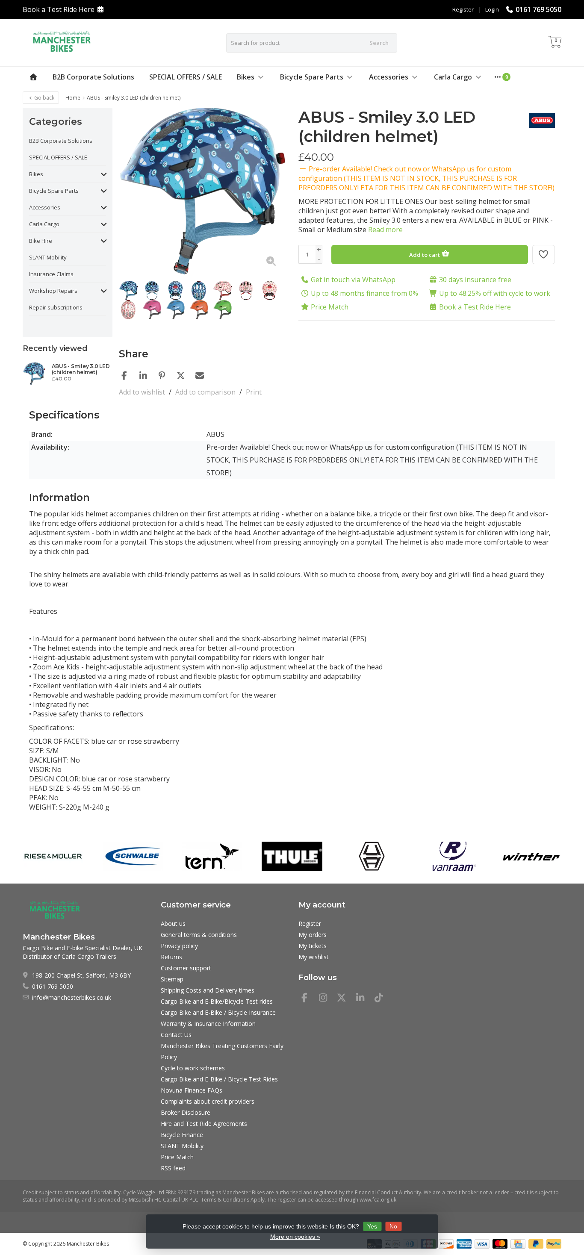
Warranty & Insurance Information (208, 1023)
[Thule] (292, 856)
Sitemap (172, 979)
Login (492, 9)
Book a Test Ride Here (58, 9)
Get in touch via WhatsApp (353, 279)
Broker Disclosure (185, 1112)
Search (379, 43)
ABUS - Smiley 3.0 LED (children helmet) (81, 369)
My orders (312, 935)
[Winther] (531, 856)
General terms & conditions (199, 935)
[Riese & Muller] (53, 856)
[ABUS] (539, 120)
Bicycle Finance (182, 1135)
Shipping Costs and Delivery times (207, 990)
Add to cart (425, 255)
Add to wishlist (142, 392)
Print (254, 392)
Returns (171, 957)
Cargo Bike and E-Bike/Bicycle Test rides (217, 1001)
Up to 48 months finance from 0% (364, 293)
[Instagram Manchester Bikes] (326, 999)
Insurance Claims (51, 274)
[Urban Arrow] (372, 856)
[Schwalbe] (133, 856)
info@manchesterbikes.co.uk (71, 997)
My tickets (312, 946)
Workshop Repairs (53, 291)
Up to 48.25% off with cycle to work (494, 293)
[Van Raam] (451, 856)
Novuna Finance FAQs (191, 1090)
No (393, 1226)
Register (463, 9)
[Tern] (212, 856)
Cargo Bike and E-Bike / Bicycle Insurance (218, 1012)
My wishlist (313, 957)
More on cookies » (295, 1236)
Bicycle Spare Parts (311, 77)
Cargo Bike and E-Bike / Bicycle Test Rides (219, 1079)
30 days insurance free (475, 279)
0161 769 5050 (538, 9)
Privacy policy (179, 946)
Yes (372, 1226)
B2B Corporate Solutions (93, 77)
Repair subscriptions (56, 307)
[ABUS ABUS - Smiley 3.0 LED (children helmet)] (34, 373)
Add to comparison (205, 392)
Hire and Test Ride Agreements (204, 1123)
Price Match (329, 307)
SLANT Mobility (48, 257)
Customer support (186, 968)
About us (173, 923)
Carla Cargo (453, 77)
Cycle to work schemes (193, 1068)
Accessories (388, 77)
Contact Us (176, 1035)
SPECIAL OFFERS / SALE (185, 77)
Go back (43, 97)
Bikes (245, 77)
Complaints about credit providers (207, 1101)
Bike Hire (40, 241)
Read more (385, 229)
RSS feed (173, 1168)
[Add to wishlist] (543, 254)
